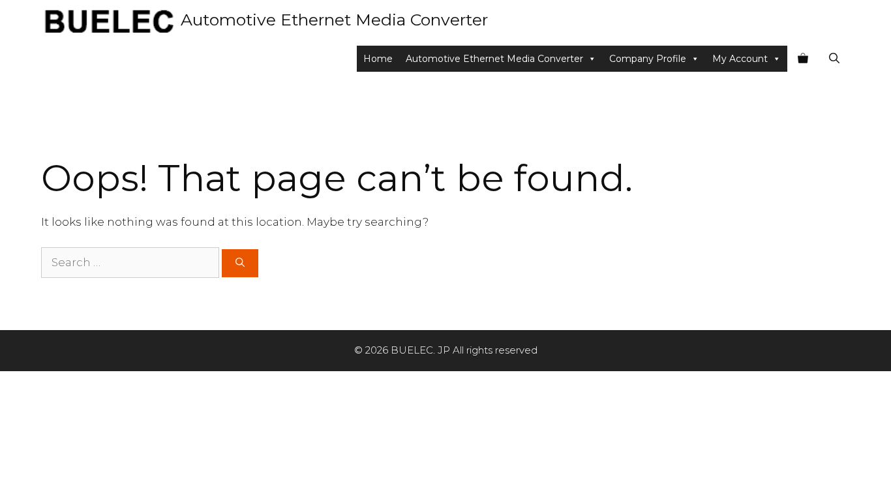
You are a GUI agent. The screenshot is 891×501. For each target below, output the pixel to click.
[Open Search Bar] (834, 58)
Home (378, 59)
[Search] (240, 263)
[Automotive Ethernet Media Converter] (107, 19)
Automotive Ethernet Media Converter (334, 19)
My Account (740, 59)
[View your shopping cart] (803, 58)
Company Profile (647, 59)
